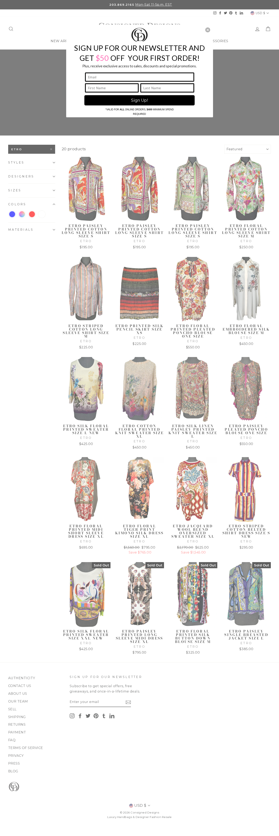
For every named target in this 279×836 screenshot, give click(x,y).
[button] (207, 29)
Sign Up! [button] (139, 100)
